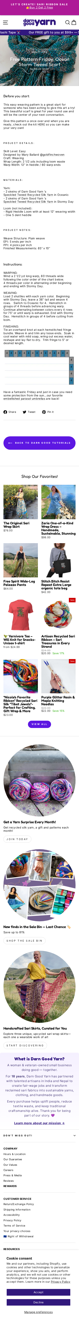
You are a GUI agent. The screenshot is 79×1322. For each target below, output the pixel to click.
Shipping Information (16, 1209)
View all (39, 724)
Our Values (10, 1164)
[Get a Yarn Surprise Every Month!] (39, 780)
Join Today (17, 839)
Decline (38, 1302)
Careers (8, 1170)
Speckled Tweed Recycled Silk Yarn (28, 194)
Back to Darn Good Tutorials (42, 442)
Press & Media (12, 1175)
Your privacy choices (16, 1231)
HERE (41, 124)
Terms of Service (14, 1225)
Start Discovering (25, 1045)
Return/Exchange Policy (18, 1204)
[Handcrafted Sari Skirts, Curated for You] (39, 987)
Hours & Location (14, 1154)
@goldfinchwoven (52, 154)
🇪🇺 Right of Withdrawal (18, 1236)
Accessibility (11, 1214)
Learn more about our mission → (39, 1123)
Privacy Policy (60, 1281)
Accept (38, 1292)
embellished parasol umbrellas (24, 398)
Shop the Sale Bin (24, 940)
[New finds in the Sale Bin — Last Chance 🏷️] (39, 885)
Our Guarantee (12, 1159)
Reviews (8, 1180)
